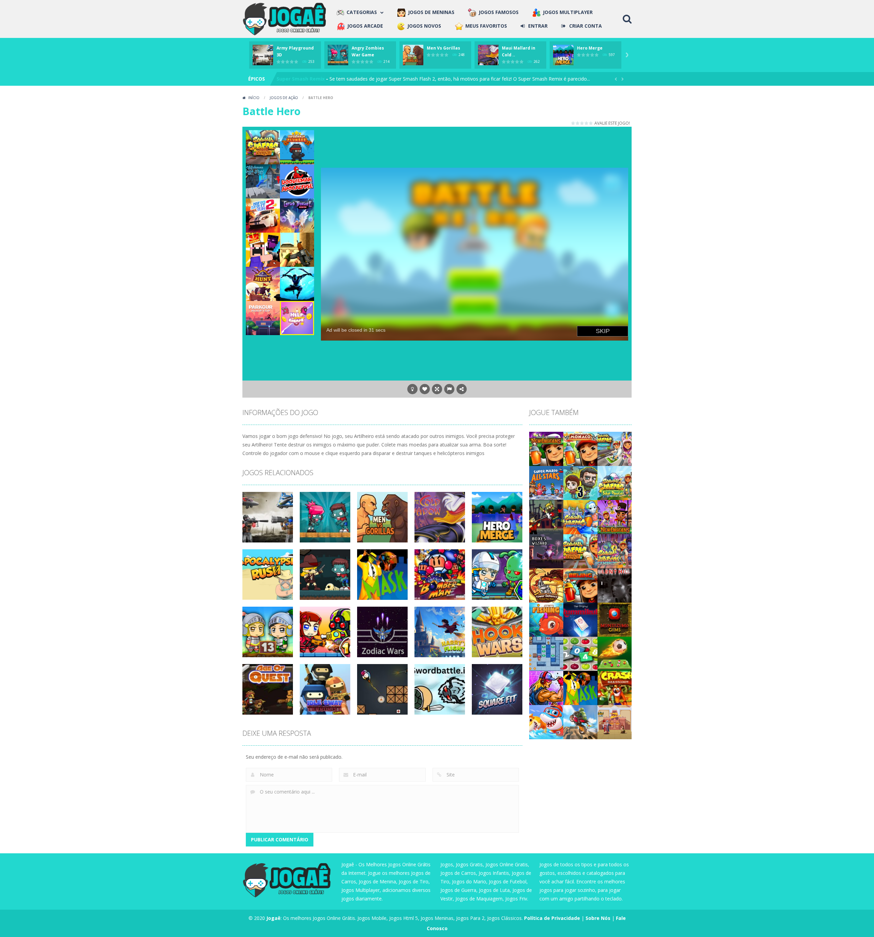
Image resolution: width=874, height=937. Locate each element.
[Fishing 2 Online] (546, 619)
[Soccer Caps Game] (614, 653)
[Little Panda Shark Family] (546, 721)
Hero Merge (590, 48)
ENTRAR (538, 26)
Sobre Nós (598, 918)
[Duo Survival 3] (580, 482)
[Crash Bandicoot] (614, 687)
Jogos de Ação (284, 97)
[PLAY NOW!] (263, 54)
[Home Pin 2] (614, 721)
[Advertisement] (474, 145)
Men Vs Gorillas (443, 48)
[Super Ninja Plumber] (297, 146)
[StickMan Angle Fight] (263, 181)
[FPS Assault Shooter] (297, 249)
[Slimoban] (546, 653)
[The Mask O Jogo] (580, 687)
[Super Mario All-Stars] (546, 482)
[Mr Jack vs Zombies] (546, 516)
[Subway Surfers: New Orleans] (546, 448)
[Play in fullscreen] (437, 389)
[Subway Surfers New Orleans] (614, 516)
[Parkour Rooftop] (263, 317)
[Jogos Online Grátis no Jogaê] (286, 18)
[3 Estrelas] (582, 123)
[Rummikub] (580, 619)
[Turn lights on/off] (412, 389)
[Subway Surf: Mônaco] (580, 448)
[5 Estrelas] (591, 123)
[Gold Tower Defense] (546, 585)
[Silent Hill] (614, 585)
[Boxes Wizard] (546, 551)
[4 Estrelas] (586, 123)
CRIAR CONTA (585, 26)
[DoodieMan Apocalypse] (297, 181)
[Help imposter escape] (297, 317)
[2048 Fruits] (580, 653)
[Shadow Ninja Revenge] (297, 283)
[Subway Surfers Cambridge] (614, 551)
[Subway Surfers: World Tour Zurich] (263, 146)
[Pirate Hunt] (263, 283)
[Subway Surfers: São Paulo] (614, 482)
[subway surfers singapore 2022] (614, 448)
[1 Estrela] (573, 123)
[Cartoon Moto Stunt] (580, 721)
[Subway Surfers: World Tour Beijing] (580, 585)
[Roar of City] (546, 687)
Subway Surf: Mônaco (303, 78)
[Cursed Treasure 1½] (297, 215)
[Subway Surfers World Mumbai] (580, 516)
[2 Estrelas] (578, 123)
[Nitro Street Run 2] (263, 215)
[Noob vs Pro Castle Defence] (263, 249)
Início (253, 97)
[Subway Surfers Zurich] (580, 551)
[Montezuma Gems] (614, 619)
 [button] (449, 389)
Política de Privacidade (552, 918)
